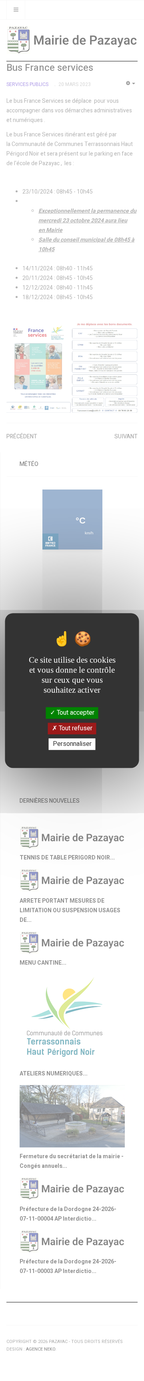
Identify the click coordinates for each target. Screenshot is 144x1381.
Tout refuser (74, 728)
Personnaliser (72, 744)
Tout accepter (74, 712)
